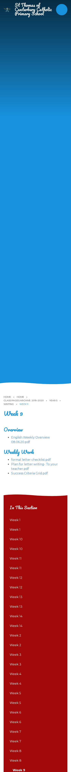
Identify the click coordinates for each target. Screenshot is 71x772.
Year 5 (53, 400)
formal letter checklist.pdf (31, 459)
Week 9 (24, 404)
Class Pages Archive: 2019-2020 (24, 400)
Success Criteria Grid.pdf (29, 473)
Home (7, 396)
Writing (9, 404)
